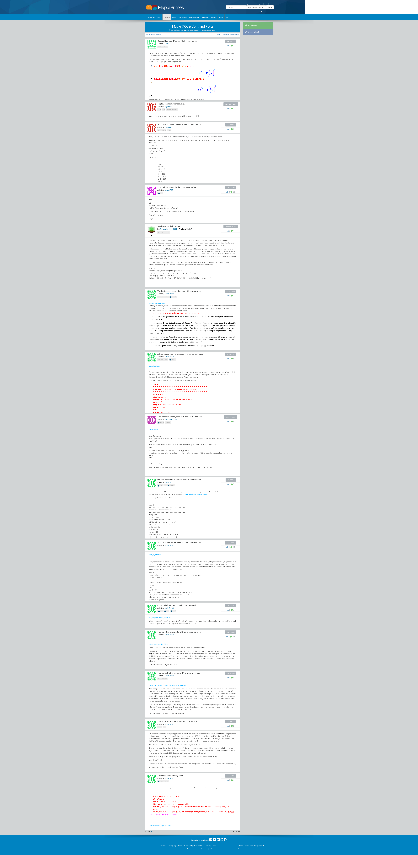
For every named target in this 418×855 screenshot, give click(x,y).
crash (159, 109)
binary (169, 130)
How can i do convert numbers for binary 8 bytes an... (179, 124)
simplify (174, 296)
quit (164, 727)
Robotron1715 (170, 419)
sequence (160, 359)
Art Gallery (205, 17)
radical (166, 296)
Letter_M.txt (163, 644)
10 (172, 190)
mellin (165, 46)
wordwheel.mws (154, 366)
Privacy (229, 849)
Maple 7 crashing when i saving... (171, 104)
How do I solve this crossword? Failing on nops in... (178, 673)
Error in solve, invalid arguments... (171, 775)
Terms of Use (222, 849)
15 (171, 44)
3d (158, 232)
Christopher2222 (166, 229)
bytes (166, 359)
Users (174, 17)
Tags (175, 846)
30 (172, 107)
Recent (221, 17)
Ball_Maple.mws (154, 617)
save (163, 109)
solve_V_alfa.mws (155, 555)
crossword (164, 678)
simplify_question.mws (157, 303)
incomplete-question (171, 109)
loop (167, 611)
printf (174, 611)
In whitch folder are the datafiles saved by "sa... (177, 187)
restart (160, 727)
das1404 (168, 294)
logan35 (168, 107)
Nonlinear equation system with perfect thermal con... (180, 416)
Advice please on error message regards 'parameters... (180, 354)
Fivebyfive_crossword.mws (158, 685)
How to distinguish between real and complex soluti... (179, 542)
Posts (159, 17)
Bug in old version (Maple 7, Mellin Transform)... (177, 41)
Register (253, 4)
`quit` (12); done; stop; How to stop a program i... (177, 721)
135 (172, 294)
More (227, 17)
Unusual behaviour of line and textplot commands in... (179, 479)
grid (159, 678)
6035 (175, 229)
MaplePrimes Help (251, 846)
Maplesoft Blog (194, 17)
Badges (213, 17)
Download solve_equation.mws (160, 825)
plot (161, 485)
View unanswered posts (153, 34)
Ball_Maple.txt (165, 617)
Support (260, 4)
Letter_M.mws (154, 644)
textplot (172, 485)
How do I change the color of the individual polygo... (179, 632)
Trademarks (236, 849)
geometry (160, 296)
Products (167, 17)
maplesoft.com (213, 849)
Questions (151, 17)
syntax (166, 781)
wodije (167, 44)
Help (266, 4)
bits (159, 130)
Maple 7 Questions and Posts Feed (228, 34)
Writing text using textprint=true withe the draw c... (179, 291)
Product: (182, 229)
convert (173, 359)
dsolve (162, 422)
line (165, 485)
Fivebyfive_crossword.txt (177, 685)
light (168, 232)
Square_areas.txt (203, 494)
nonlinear (167, 422)
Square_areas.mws (189, 494)
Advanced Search (267, 12)
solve (161, 781)
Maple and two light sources (169, 226)
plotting (164, 130)
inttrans (160, 46)
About (271, 4)
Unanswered (183, 17)
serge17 (168, 190)
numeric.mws (153, 429)
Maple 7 (189, 229)
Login (247, 4)
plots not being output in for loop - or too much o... (178, 605)
